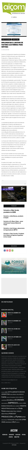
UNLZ (14, 422)
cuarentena (3, 400)
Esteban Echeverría (6, 406)
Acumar (2, 392)
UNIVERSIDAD (8, 422)
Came (3, 397)
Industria (23, 406)
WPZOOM (14, 445)
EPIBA (24, 403)
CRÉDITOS (21, 397)
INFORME (12, 408)
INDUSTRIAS (5, 408)
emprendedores (4, 403)
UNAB (3, 422)
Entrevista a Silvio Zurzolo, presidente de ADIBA (11, 211)
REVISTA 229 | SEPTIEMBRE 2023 (14, 337)
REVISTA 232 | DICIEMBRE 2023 (14, 313)
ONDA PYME (15, 39)
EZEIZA (14, 405)
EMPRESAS (13, 403)
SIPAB (23, 417)
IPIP (17, 408)
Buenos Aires (16, 394)
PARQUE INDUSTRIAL (11, 411)
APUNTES (11, 437)
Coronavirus (12, 397)
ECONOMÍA (19, 400)
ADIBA (6, 392)
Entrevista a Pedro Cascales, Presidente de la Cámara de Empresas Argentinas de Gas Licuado (14, 235)
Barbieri (11, 394)
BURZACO (21, 394)
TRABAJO (17, 419)
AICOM (14, 430)
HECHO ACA (4, 435)
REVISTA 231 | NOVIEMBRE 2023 (14, 321)
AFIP (9, 392)
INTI (16, 408)
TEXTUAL (24, 435)
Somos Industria (4, 419)
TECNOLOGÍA (10, 419)
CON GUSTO (11, 435)
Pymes (19, 416)
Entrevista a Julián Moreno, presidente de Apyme (13, 216)
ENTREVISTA (20, 403)
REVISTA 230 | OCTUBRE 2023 (14, 329)
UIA (20, 419)
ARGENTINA (5, 394)
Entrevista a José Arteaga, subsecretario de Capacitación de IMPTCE (14, 229)
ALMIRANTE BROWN (18, 392)
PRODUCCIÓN (7, 417)
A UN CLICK (17, 435)
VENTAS (18, 422)
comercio (8, 397)
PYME (14, 417)
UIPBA (24, 419)
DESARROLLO (11, 400)
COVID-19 (17, 397)
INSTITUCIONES (6, 39)
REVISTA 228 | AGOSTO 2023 (14, 345)
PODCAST (14, 206)
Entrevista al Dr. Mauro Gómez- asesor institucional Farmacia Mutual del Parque (13, 222)
